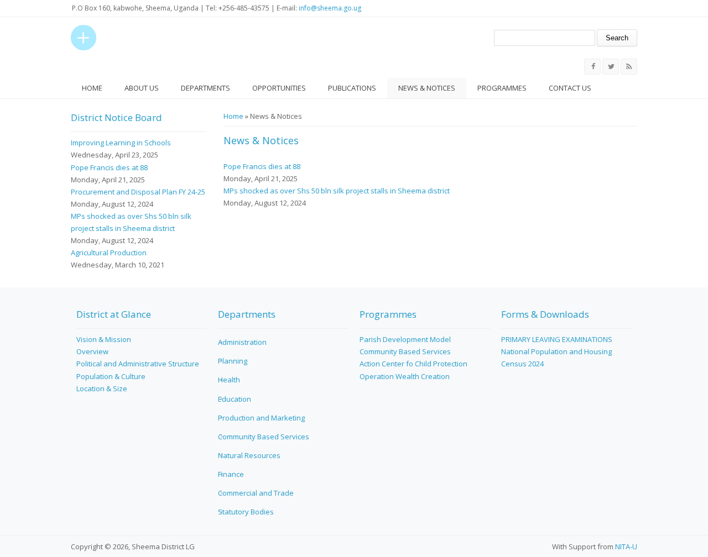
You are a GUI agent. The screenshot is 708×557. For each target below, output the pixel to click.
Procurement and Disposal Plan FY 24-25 (138, 192)
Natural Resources (249, 455)
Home (92, 88)
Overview (92, 351)
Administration (242, 342)
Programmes (502, 88)
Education (234, 399)
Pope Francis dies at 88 (261, 166)
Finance (231, 474)
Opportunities (279, 88)
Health (229, 380)
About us (141, 88)
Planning (232, 361)
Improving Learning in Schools (121, 143)
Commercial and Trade (256, 493)
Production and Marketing (261, 418)
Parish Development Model (405, 339)
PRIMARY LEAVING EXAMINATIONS (556, 339)
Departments (205, 88)
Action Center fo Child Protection (413, 364)
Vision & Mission (103, 339)
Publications (352, 88)
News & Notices (426, 88)
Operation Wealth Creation (405, 376)
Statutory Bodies (246, 512)
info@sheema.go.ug (330, 8)
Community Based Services (263, 437)
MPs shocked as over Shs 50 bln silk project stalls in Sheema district (336, 191)
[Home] (83, 37)
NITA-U (626, 546)
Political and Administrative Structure (137, 364)
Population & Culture (110, 376)
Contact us (570, 88)
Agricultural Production (109, 253)
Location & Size (101, 388)
